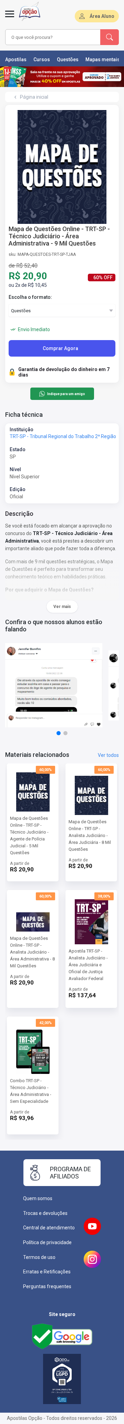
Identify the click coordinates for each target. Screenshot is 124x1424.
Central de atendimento (49, 1227)
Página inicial (34, 97)
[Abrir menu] (9, 17)
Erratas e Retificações (47, 1271)
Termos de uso (39, 1257)
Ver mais (62, 606)
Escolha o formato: (30, 297)
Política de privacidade (47, 1242)
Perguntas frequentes (47, 1286)
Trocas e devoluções (45, 1213)
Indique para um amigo (66, 394)
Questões (68, 59)
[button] (58, 733)
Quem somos (37, 1198)
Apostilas (16, 59)
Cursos (41, 59)
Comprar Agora (60, 348)
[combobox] (53, 37)
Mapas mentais (102, 59)
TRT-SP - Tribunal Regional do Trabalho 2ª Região (63, 436)
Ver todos (108, 755)
